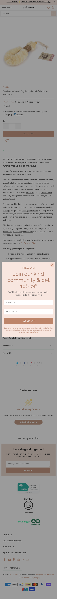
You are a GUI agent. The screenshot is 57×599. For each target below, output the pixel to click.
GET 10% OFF (28, 321)
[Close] (52, 265)
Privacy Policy (34, 332)
